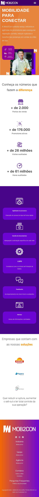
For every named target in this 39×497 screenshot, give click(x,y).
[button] (35, 3)
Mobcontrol (19, 444)
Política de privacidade (19, 483)
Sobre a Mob (19, 473)
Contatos (19, 476)
